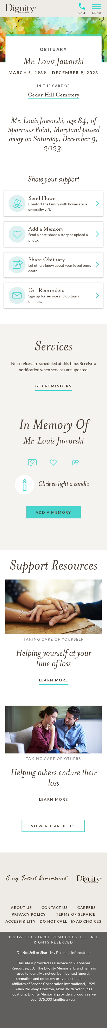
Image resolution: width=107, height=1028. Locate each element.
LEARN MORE (53, 680)
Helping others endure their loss (54, 772)
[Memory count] (32, 462)
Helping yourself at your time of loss (53, 653)
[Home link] (20, 8)
